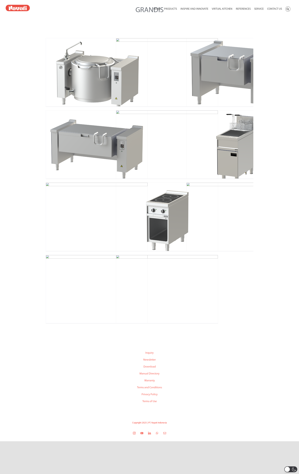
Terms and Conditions (149, 387)
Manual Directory (149, 373)
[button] (288, 8)
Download (149, 366)
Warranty (149, 380)
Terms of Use (149, 401)
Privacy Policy (150, 394)
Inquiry (149, 353)
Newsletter (149, 359)
